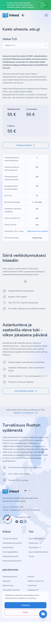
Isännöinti (6, 581)
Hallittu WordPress (35, 581)
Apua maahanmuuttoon (38, 552)
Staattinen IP (33, 590)
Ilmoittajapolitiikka (10, 552)
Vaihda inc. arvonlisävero (23, 412)
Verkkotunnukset (9, 576)
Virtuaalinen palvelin (11, 590)
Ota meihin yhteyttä (36, 538)
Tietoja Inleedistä (9, 538)
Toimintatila (33, 547)
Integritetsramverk (10, 556)
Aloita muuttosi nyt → (43, 5)
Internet (30, 576)
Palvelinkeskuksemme (12, 543)
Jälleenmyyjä (7, 585)
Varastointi (32, 585)
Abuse (31, 556)
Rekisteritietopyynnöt (11, 560)
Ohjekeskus (33, 543)
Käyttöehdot (7, 547)
